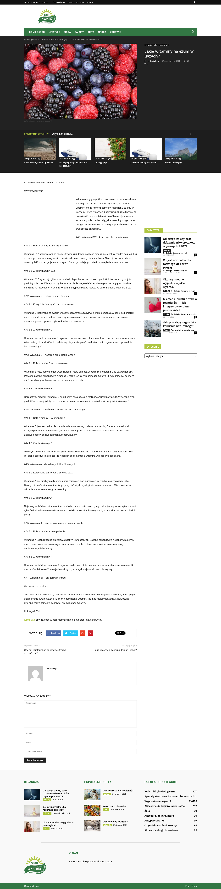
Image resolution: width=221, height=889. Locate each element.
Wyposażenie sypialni (157, 801)
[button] (193, 32)
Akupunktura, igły (161, 45)
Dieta (91, 31)
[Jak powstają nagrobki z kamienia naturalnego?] (152, 328)
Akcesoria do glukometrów (161, 830)
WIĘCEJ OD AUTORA (62, 134)
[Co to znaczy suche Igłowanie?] (40, 149)
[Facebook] (194, 2)
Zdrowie (115, 31)
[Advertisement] (138, 16)
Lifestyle (54, 31)
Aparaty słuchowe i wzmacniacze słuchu (170, 796)
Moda (67, 31)
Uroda (102, 31)
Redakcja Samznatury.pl (175, 253)
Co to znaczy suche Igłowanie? (39, 162)
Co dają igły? (101, 162)
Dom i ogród (37, 31)
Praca (166, 330)
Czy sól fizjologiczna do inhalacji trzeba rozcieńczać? (45, 652)
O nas (70, 2)
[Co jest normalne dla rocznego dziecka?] (152, 266)
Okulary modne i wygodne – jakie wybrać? (174, 283)
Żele (147, 810)
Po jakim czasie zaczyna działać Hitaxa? (115, 650)
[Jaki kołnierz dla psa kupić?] (92, 794)
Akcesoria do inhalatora (159, 815)
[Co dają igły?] (110, 149)
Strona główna (59, 2)
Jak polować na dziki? (115, 821)
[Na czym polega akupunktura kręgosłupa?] (75, 149)
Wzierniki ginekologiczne (159, 791)
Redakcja (154, 61)
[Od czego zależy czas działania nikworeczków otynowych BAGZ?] (152, 245)
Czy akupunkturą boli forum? (143, 162)
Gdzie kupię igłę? (173, 162)
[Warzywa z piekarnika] (92, 810)
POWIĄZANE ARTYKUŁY (36, 134)
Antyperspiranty (154, 820)
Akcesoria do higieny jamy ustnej (164, 806)
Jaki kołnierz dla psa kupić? (118, 790)
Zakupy (79, 31)
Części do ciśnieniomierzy (160, 825)
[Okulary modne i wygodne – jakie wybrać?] (152, 286)
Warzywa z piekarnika (114, 806)
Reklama (80, 2)
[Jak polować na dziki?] (92, 825)
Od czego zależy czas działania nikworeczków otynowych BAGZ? (179, 242)
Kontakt (90, 2)
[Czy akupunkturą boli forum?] (146, 149)
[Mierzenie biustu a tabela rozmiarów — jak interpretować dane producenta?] (152, 305)
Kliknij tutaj (29, 619)
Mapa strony (191, 886)
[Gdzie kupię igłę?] (181, 149)
